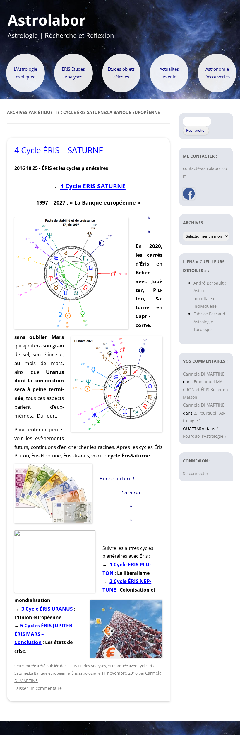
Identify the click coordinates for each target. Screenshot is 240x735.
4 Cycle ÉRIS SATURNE (93, 186)
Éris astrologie (83, 673)
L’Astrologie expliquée (25, 73)
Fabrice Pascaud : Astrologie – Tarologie (210, 321)
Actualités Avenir (169, 73)
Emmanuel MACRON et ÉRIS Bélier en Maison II (205, 389)
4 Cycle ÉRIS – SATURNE (58, 150)
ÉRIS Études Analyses (73, 73)
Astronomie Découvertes (217, 73)
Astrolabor (47, 20)
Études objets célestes (121, 73)
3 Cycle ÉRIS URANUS (47, 608)
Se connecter (195, 473)
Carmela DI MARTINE (203, 374)
